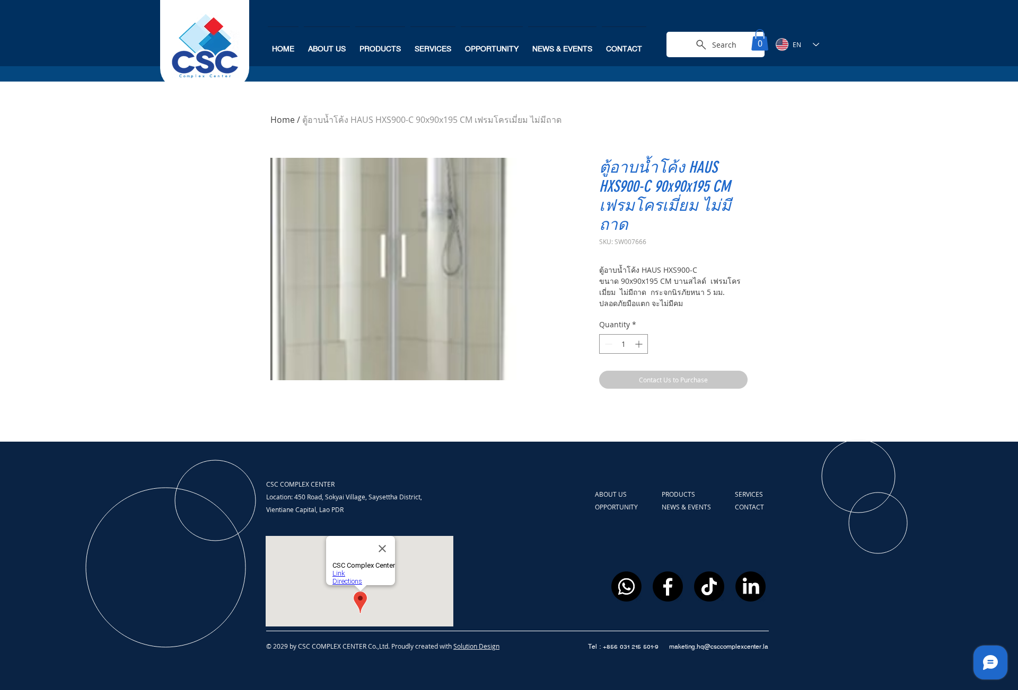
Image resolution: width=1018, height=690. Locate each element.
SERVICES (749, 494)
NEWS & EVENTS (686, 507)
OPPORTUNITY (617, 507)
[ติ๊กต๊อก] (709, 586)
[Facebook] (668, 586)
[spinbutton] (623, 344)
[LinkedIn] (750, 586)
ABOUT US (611, 494)
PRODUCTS (679, 494)
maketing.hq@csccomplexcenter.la (718, 647)
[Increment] (639, 344)
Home (282, 120)
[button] (760, 40)
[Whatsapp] (626, 586)
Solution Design (476, 646)
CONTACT (749, 507)
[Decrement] (607, 344)
